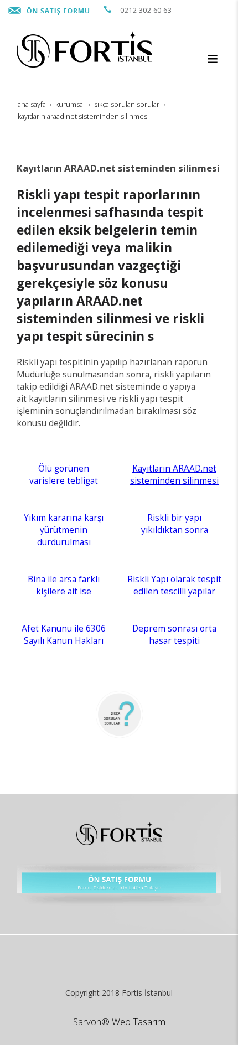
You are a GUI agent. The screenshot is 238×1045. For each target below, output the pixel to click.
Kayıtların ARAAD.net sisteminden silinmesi (174, 475)
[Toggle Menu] (212, 58)
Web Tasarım (138, 1021)
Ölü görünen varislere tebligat (63, 475)
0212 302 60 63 (146, 10)
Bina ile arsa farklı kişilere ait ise (64, 585)
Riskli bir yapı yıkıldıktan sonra (174, 524)
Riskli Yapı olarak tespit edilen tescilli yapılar (174, 585)
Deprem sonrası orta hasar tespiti (174, 634)
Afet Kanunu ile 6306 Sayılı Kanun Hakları (64, 634)
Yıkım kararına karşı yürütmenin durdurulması (64, 530)
